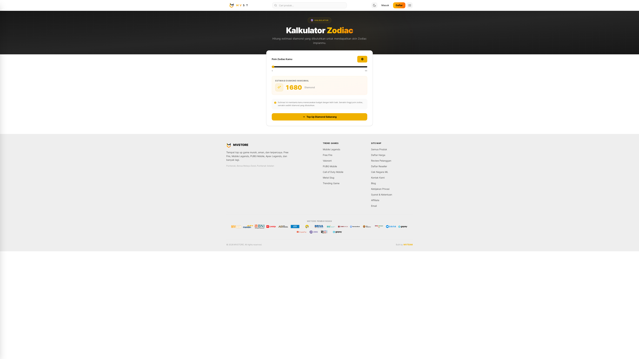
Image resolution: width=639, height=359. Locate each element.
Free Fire (327, 155)
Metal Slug (328, 177)
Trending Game (331, 183)
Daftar (399, 5)
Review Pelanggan (381, 160)
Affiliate (375, 200)
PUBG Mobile (330, 166)
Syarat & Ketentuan (381, 194)
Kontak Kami (378, 177)
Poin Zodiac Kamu (282, 59)
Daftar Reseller (379, 166)
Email (374, 205)
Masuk (385, 5)
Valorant (327, 160)
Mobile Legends (331, 149)
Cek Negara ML (379, 172)
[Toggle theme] (374, 5)
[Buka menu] (410, 5)
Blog (373, 183)
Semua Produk (379, 149)
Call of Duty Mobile (333, 172)
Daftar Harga (378, 155)
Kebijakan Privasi (380, 188)
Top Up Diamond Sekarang (322, 116)
